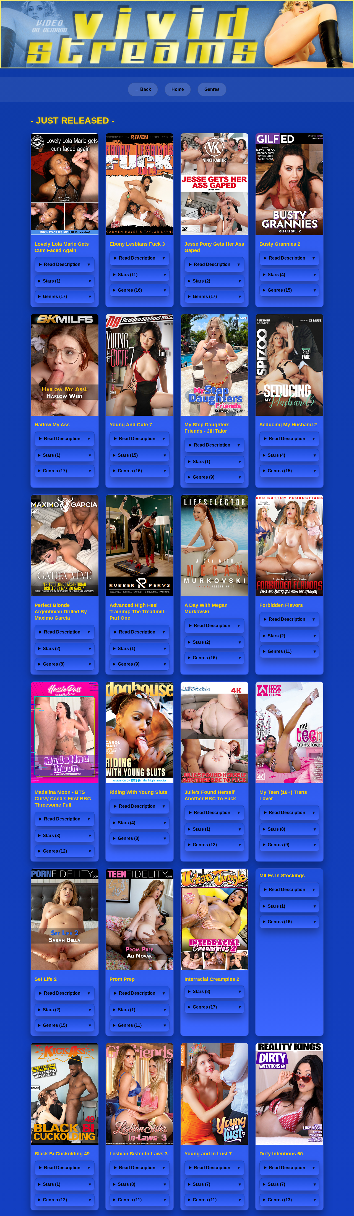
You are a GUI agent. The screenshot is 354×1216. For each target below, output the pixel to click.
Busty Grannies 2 (279, 244)
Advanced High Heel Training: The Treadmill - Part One (138, 611)
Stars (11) (127, 274)
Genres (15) (280, 290)
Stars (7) (201, 1184)
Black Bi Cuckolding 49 (62, 1153)
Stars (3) (51, 835)
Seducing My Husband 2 (288, 424)
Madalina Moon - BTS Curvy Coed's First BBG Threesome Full (63, 798)
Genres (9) (203, 477)
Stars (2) (201, 281)
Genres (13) (280, 1199)
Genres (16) (130, 290)
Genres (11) (279, 651)
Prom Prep (122, 979)
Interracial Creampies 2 (211, 979)
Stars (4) (276, 274)
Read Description (62, 264)
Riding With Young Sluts (138, 792)
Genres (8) (53, 664)
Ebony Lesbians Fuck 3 (137, 244)
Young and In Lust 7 (208, 1153)
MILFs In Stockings (282, 875)
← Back (143, 89)
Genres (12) (55, 851)
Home (177, 89)
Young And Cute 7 (131, 424)
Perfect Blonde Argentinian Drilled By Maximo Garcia (61, 611)
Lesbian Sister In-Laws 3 (139, 1153)
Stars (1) (51, 281)
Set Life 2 (46, 979)
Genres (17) (55, 296)
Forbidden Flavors (281, 605)
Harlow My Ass (52, 424)
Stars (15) (128, 455)
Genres (212, 89)
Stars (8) (276, 829)
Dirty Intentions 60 (281, 1153)
